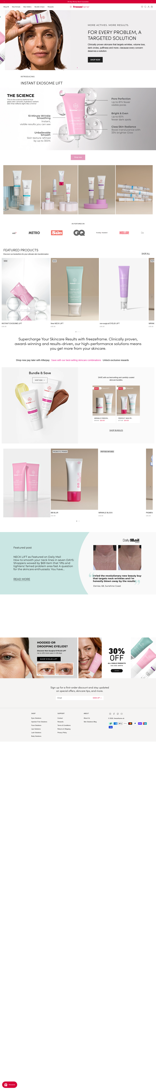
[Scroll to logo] (25, 235)
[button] (6, 6)
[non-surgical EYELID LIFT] (124, 291)
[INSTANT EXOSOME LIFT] (26, 291)
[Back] (4, 299)
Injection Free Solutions (39, 724)
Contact (60, 720)
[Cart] (152, 6)
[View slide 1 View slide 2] (78, 41)
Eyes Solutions (36, 720)
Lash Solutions (36, 735)
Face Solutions (36, 728)
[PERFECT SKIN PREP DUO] (128, 403)
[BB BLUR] (74, 481)
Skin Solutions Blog (90, 724)
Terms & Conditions (64, 728)
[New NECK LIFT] (75, 291)
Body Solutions (36, 738)
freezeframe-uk (119, 721)
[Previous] (4, 2)
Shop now (78, 159)
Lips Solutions (36, 731)
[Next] (152, 2)
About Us (87, 720)
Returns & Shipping (64, 731)
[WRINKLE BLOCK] (122, 481)
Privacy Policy (62, 735)
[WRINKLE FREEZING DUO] (104, 403)
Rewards (60, 724)
